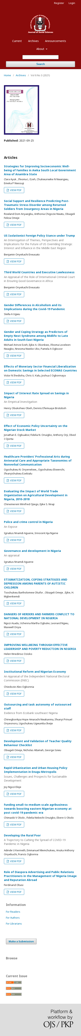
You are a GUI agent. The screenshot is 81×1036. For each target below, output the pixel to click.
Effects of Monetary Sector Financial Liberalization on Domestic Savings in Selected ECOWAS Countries (40, 368)
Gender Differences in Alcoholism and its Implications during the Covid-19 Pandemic (34, 307)
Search (40, 64)
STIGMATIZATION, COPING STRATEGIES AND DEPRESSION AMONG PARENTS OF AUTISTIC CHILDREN (35, 583)
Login (72, 3)
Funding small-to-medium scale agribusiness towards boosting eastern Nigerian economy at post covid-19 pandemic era (38, 808)
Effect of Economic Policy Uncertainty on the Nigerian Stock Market (35, 428)
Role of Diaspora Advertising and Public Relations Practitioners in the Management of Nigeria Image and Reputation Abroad (40, 876)
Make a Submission (21, 941)
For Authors (13, 917)
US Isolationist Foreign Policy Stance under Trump (39, 242)
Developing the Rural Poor (35, 839)
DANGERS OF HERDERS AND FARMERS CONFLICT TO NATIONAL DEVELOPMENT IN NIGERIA (39, 616)
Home (7, 75)
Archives (33, 41)
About (40, 49)
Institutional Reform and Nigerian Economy (36, 676)
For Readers (13, 911)
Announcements (55, 41)
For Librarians (14, 923)
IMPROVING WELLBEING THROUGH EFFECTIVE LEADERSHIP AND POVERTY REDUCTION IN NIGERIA (40, 647)
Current (17, 41)
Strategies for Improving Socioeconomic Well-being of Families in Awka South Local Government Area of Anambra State (40, 170)
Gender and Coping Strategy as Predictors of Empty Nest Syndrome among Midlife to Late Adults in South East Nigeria (36, 336)
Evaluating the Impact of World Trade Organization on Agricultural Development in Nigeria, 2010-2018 (35, 495)
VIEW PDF (15, 190)
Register (59, 3)
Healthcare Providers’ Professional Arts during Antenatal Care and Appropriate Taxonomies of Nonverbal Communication (38, 460)
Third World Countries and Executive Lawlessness (39, 276)
